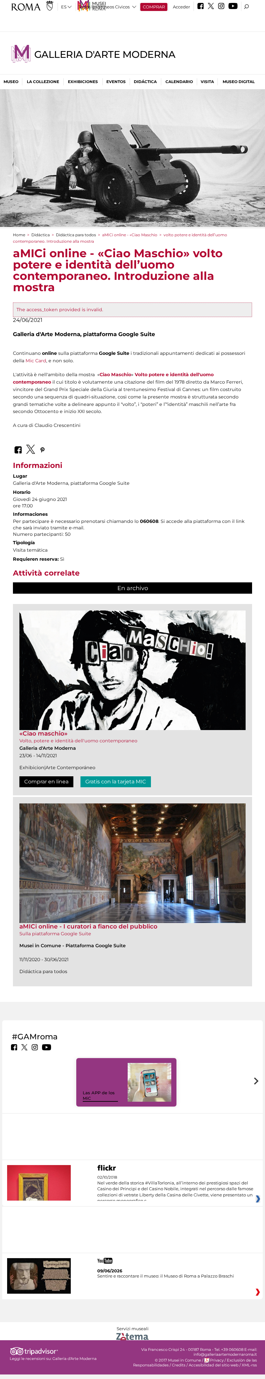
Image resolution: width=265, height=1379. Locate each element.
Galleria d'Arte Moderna (104, 54)
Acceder (181, 6)
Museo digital (239, 81)
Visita (207, 81)
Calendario (179, 81)
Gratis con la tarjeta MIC (115, 782)
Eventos (116, 81)
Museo (11, 81)
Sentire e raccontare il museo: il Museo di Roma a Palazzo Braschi (165, 1275)
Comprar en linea (46, 782)
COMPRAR (154, 6)
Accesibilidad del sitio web (213, 1365)
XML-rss (249, 1365)
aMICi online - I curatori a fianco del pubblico (88, 926)
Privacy (217, 1360)
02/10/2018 (175, 1189)
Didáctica (145, 81)
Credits (179, 1365)
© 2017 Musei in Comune (178, 1360)
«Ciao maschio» (43, 733)
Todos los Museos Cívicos (104, 6)
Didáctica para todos (76, 234)
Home (19, 234)
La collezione (43, 81)
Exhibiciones (83, 81)
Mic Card (36, 361)
